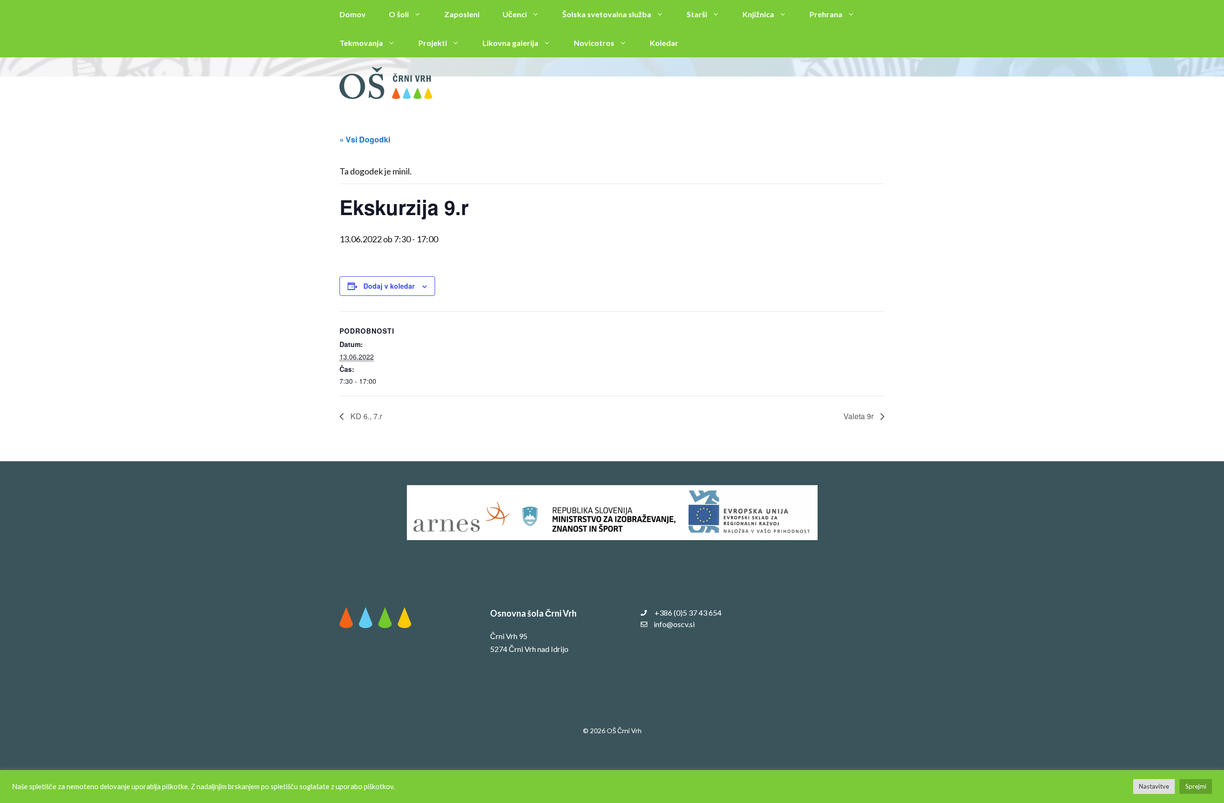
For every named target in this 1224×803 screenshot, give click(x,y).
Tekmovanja (361, 42)
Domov (352, 14)
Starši (697, 14)
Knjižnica (758, 14)
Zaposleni (462, 14)
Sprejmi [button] (1195, 786)
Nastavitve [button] (1154, 786)
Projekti (432, 42)
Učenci (515, 14)
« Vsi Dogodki (364, 139)
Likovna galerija (510, 42)
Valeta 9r (859, 416)
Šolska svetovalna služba (606, 14)
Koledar (664, 42)
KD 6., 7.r (365, 416)
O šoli (399, 14)
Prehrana (825, 14)
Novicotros (594, 42)
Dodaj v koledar (389, 286)
